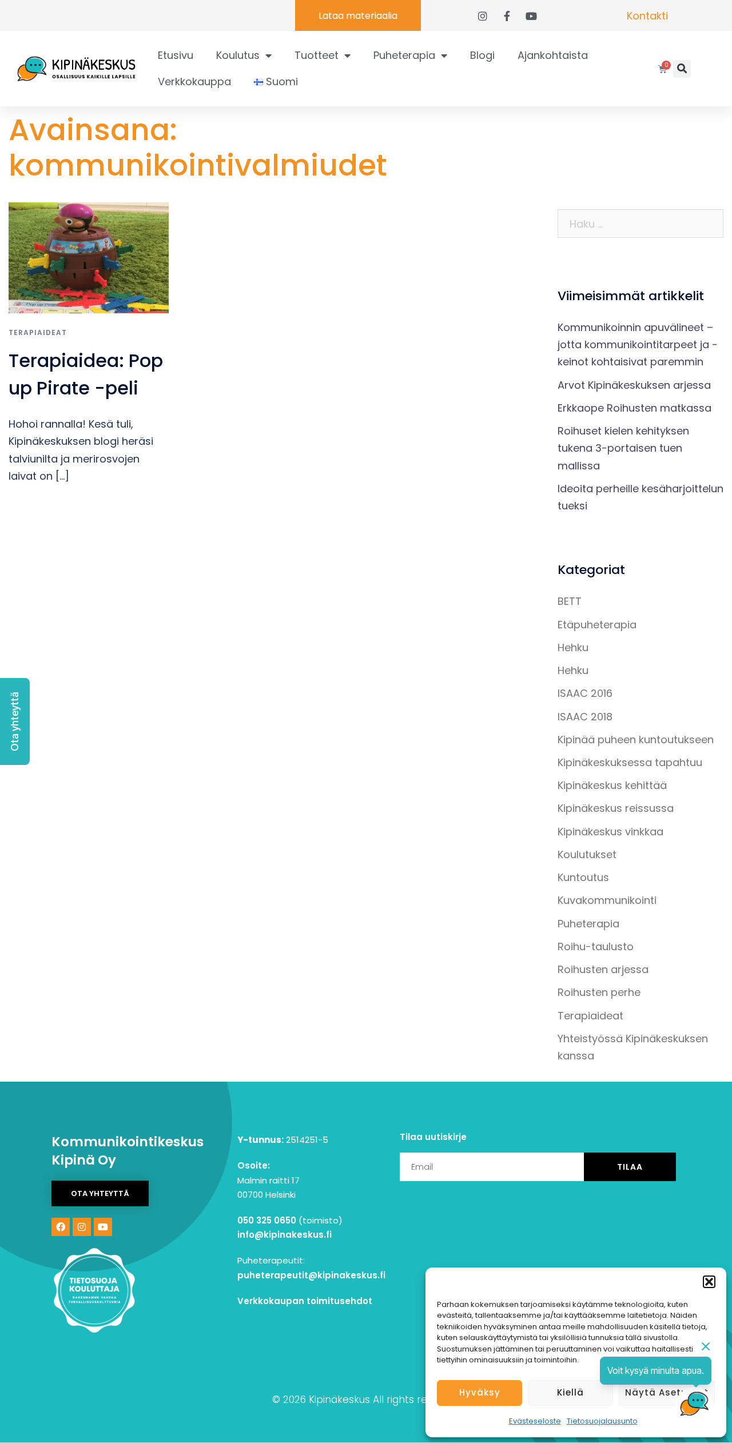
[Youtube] (103, 1227)
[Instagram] (82, 1227)
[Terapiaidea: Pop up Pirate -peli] (89, 257)
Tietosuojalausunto (602, 1421)
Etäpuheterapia (597, 624)
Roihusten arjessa (603, 969)
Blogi (482, 55)
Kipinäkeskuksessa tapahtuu (630, 762)
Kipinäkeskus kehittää (612, 785)
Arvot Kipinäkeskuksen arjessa (634, 385)
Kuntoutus (583, 877)
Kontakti (647, 16)
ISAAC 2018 (585, 716)
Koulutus (238, 55)
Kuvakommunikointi (607, 900)
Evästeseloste (535, 1421)
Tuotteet (317, 55)
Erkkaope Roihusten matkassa (634, 408)
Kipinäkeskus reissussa (616, 808)
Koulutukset (587, 854)
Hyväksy (479, 1392)
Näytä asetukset (667, 1392)
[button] (709, 1281)
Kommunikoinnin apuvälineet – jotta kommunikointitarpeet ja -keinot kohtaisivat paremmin (638, 344)
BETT (570, 601)
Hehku (573, 647)
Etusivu (175, 55)
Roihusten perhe (599, 992)
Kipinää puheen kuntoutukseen (636, 739)
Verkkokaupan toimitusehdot (304, 1301)
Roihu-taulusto (596, 946)
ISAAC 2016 (585, 693)
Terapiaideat (38, 332)
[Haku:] (640, 223)
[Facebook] (60, 1227)
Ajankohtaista (553, 55)
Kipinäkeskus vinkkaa (610, 831)
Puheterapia (404, 55)
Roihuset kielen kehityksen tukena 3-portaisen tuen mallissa (623, 448)
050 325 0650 (266, 1220)
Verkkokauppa (194, 81)
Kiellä (570, 1392)
